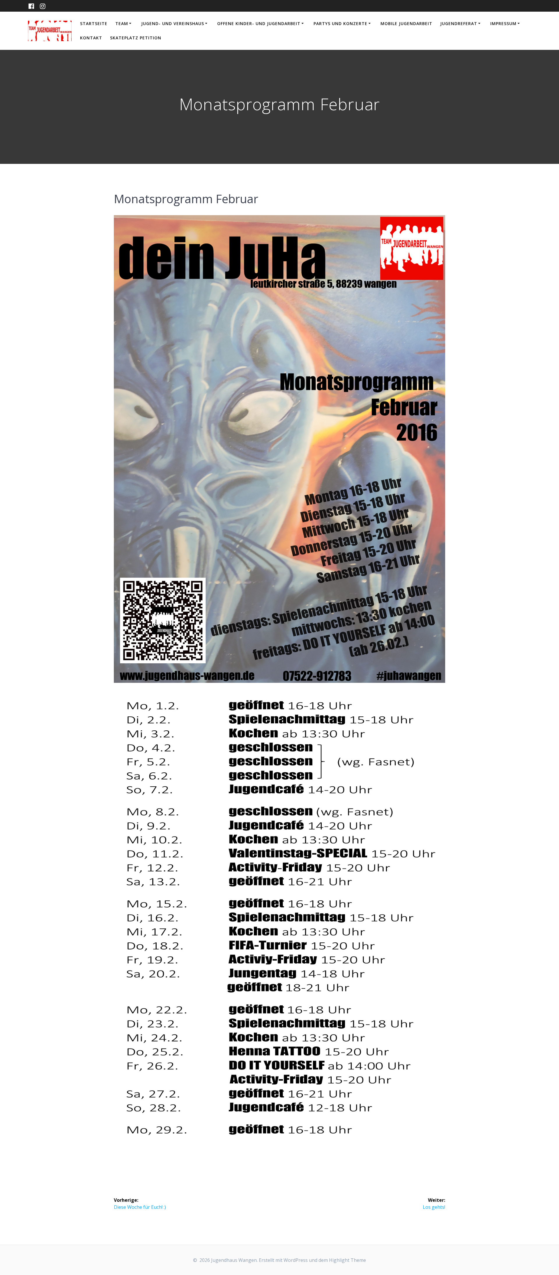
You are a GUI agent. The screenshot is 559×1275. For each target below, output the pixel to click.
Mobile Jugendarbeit (406, 23)
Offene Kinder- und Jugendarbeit (258, 23)
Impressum (503, 23)
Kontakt (91, 38)
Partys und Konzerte (340, 23)
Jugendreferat (458, 23)
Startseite (93, 23)
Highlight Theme (347, 1260)
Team (121, 23)
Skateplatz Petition (135, 38)
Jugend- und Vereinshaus (172, 23)
